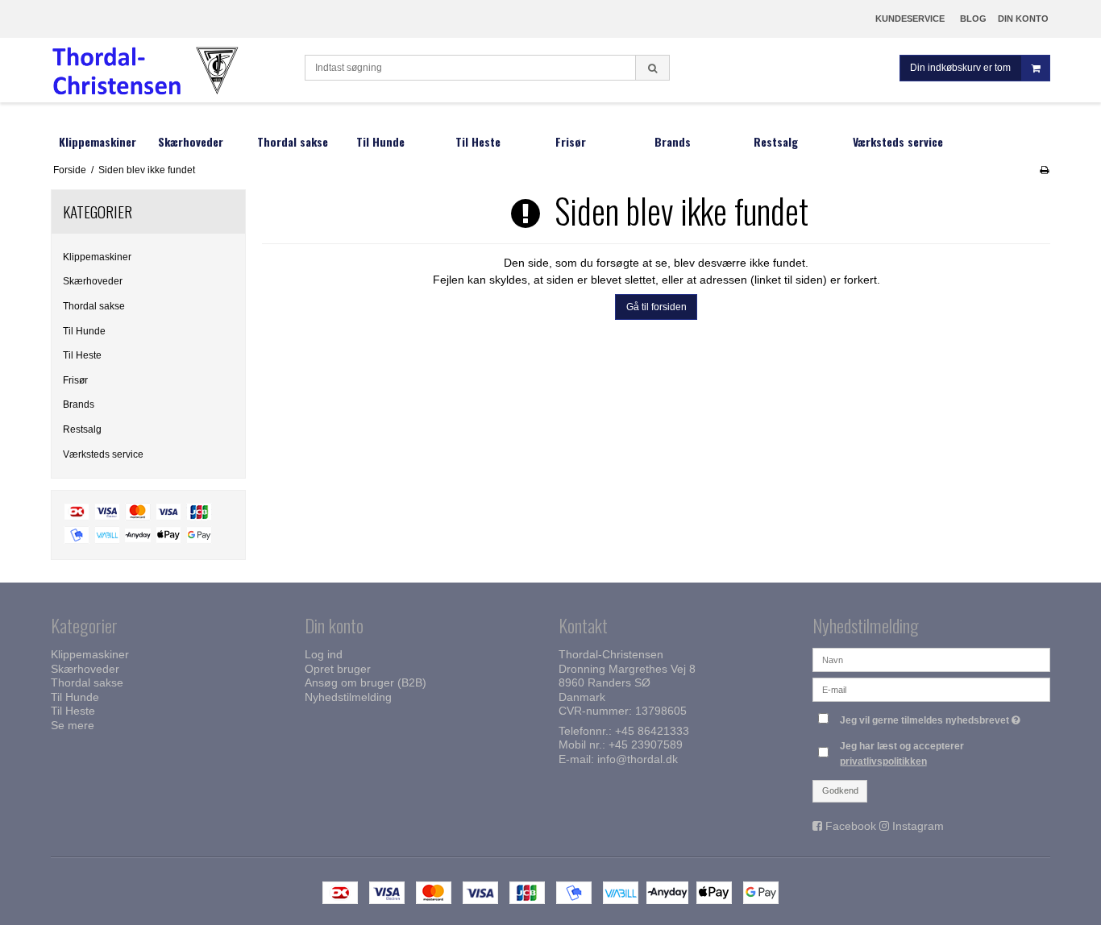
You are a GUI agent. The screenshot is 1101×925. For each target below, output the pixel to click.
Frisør (75, 380)
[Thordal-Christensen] (170, 70)
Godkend (840, 790)
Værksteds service (103, 454)
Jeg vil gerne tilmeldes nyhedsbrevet (932, 716)
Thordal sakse (94, 306)
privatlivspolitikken (883, 761)
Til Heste (82, 355)
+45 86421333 (652, 730)
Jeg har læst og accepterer (902, 753)
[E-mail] (931, 688)
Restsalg (82, 429)
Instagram (918, 825)
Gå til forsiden (656, 307)
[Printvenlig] (1044, 170)
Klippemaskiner (97, 257)
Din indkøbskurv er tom (960, 67)
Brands (78, 404)
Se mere (72, 725)
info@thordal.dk (637, 759)
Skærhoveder (93, 281)
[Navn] (931, 659)
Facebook (850, 825)
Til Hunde (84, 331)
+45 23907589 (646, 744)
